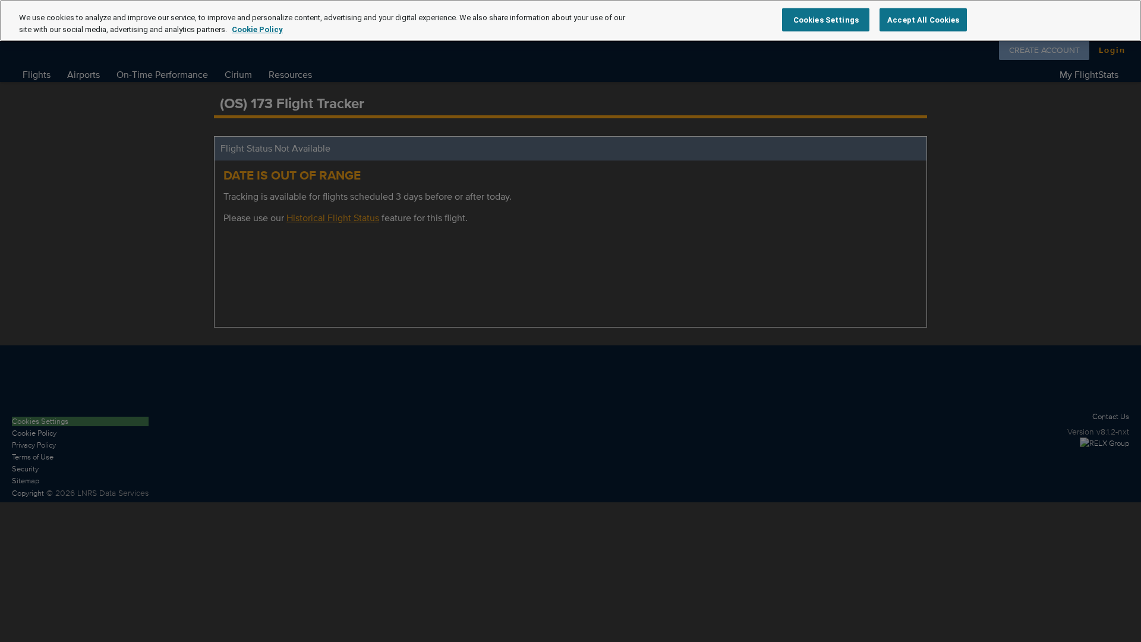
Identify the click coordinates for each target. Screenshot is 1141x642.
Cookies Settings (826, 19)
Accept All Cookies (923, 19)
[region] (570, 20)
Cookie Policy (257, 29)
